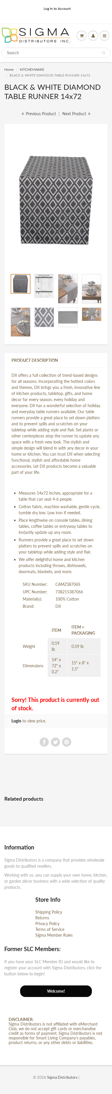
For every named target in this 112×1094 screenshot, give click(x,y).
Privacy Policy (47, 923)
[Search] (103, 52)
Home (8, 69)
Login (16, 720)
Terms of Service (49, 929)
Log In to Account (57, 8)
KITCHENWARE (32, 69)
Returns (42, 917)
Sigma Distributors (62, 1077)
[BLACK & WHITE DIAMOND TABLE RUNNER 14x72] (56, 200)
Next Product (74, 113)
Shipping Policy (48, 912)
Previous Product (40, 113)
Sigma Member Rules (54, 935)
